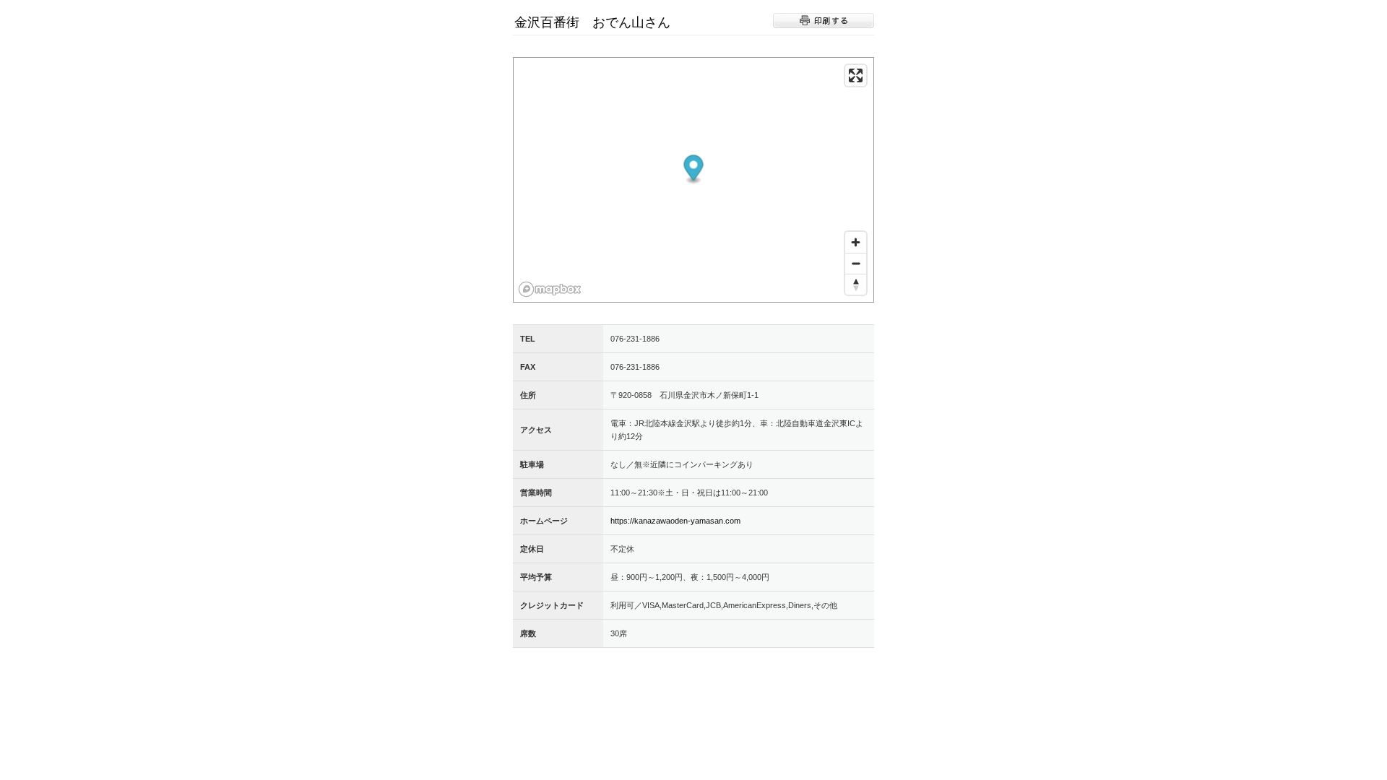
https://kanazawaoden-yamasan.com (675, 520)
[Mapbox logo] (550, 289)
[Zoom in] (855, 242)
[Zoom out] (855, 263)
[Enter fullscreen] (855, 75)
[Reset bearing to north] (855, 284)
